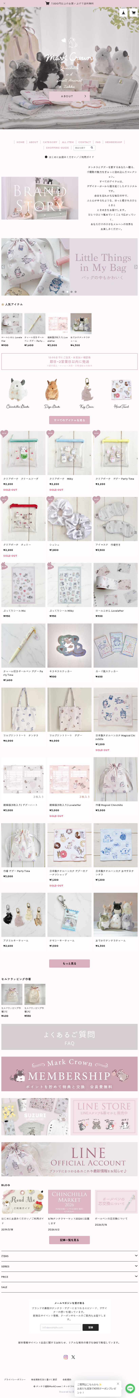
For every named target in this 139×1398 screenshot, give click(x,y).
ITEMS (5, 1256)
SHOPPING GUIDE (57, 147)
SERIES (5, 1266)
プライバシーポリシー (15, 1379)
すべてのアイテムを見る (69, 420)
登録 (90, 1327)
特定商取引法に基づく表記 (44, 1379)
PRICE (4, 1276)
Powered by (65, 1392)
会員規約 (67, 1379)
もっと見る (69, 963)
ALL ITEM (68, 142)
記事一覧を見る (69, 1240)
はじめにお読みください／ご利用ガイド (71, 157)
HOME (20, 142)
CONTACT (84, 142)
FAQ (98, 142)
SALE (4, 1287)
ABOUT (33, 142)
